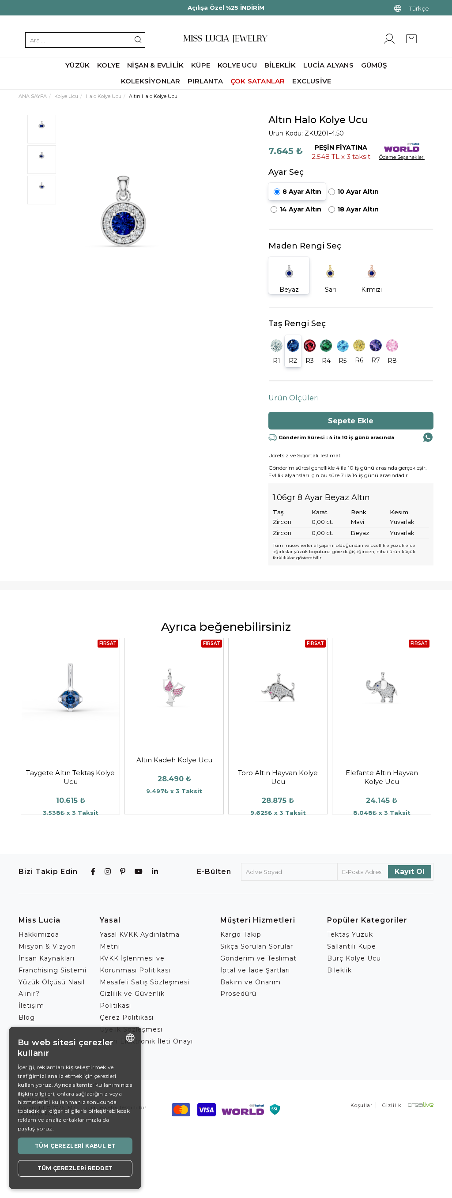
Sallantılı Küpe (351, 946)
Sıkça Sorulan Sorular (256, 946)
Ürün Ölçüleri (293, 398)
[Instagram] (108, 871)
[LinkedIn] (155, 871)
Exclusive (311, 81)
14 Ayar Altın (300, 209)
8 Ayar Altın (301, 192)
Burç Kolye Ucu (354, 958)
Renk (358, 512)
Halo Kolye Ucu (103, 96)
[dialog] (75, 1108)
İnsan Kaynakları (47, 958)
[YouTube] (138, 871)
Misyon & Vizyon (47, 946)
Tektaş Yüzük (350, 934)
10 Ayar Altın (358, 192)
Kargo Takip (240, 934)
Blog (27, 1017)
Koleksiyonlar (151, 81)
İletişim (31, 1006)
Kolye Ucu (66, 96)
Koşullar (361, 1105)
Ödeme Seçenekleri (402, 157)
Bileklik (339, 970)
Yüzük (77, 65)
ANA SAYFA (33, 96)
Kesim (399, 512)
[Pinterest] (123, 871)
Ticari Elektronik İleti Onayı (146, 1041)
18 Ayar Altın (358, 209)
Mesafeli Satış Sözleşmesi (144, 982)
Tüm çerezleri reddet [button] (75, 1168)
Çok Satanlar (257, 81)
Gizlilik (392, 1105)
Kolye (108, 65)
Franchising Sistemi (53, 970)
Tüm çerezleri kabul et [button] (75, 1145)
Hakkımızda (39, 934)
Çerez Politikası (127, 1017)
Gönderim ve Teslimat (258, 958)
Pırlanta (205, 81)
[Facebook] (93, 871)
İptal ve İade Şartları (255, 970)
